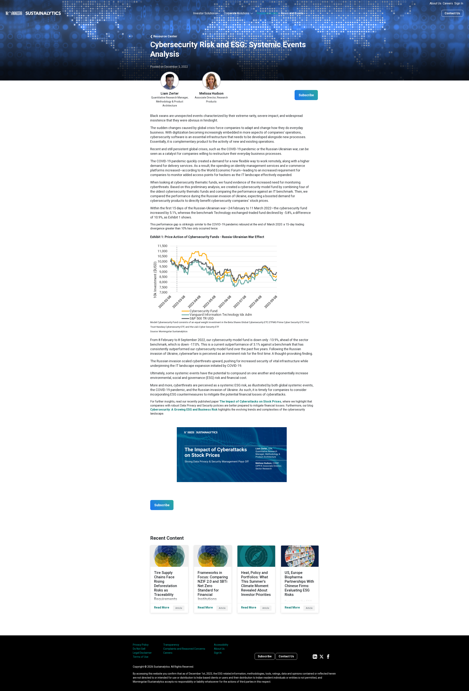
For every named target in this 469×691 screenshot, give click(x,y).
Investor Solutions (205, 13)
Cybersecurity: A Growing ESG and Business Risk (183, 409)
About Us (435, 3)
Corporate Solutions (236, 13)
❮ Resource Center (163, 36)
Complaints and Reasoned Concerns (184, 648)
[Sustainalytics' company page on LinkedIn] (315, 656)
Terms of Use (140, 656)
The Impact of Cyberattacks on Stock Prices (250, 401)
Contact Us (452, 13)
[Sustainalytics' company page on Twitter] (321, 656)
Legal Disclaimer (142, 652)
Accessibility (221, 644)
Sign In (458, 3)
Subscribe (265, 656)
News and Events (292, 13)
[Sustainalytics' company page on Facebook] (328, 656)
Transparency (171, 644)
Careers (448, 3)
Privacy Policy (141, 644)
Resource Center (267, 13)
